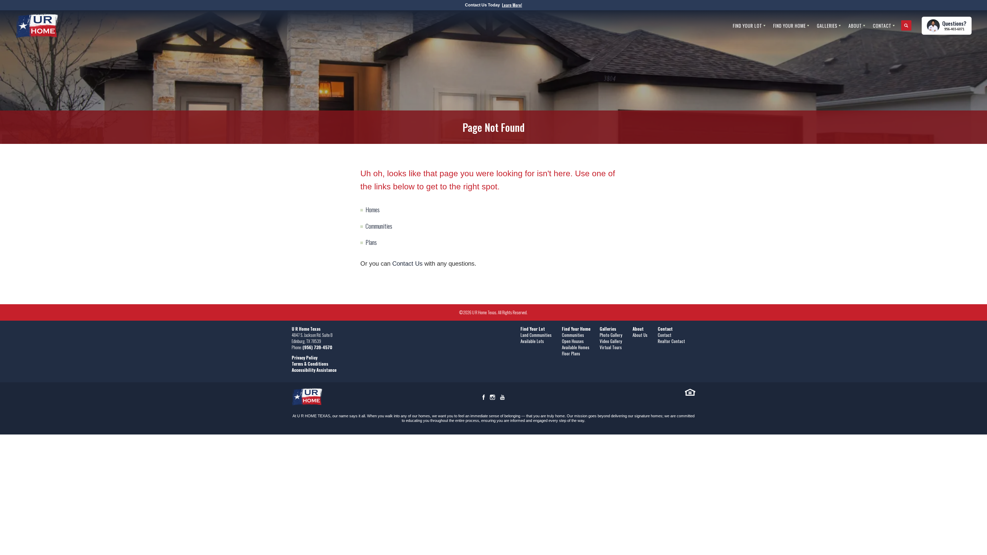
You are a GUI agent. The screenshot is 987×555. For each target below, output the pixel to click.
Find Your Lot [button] (747, 25)
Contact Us (407, 263)
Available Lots (532, 341)
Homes (372, 209)
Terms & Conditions (310, 363)
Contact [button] (882, 25)
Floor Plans (571, 353)
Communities (378, 225)
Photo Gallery (611, 335)
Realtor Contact (671, 341)
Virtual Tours (611, 347)
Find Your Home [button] (789, 25)
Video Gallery (611, 341)
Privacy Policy (304, 357)
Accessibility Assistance (314, 370)
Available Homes (575, 347)
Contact (664, 335)
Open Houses (573, 341)
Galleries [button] (827, 25)
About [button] (855, 25)
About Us (640, 335)
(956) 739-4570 (317, 347)
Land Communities (536, 335)
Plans (371, 242)
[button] (906, 25)
